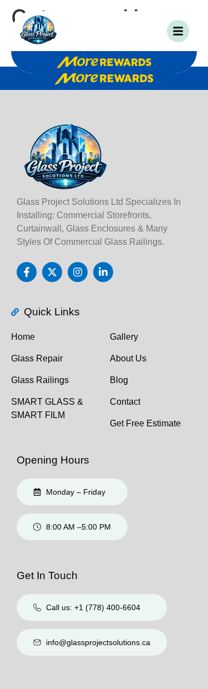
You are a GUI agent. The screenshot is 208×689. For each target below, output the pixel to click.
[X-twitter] (52, 272)
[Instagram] (78, 272)
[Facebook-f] (27, 272)
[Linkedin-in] (103, 272)
